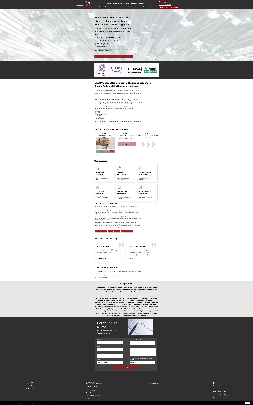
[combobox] (110, 362)
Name (98, 339)
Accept (247, 403)
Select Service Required (135, 339)
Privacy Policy (52, 403)
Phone (98, 346)
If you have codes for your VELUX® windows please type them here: (141, 359)
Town (98, 359)
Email (98, 353)
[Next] (99, 263)
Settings (241, 403)
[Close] (251, 403)
